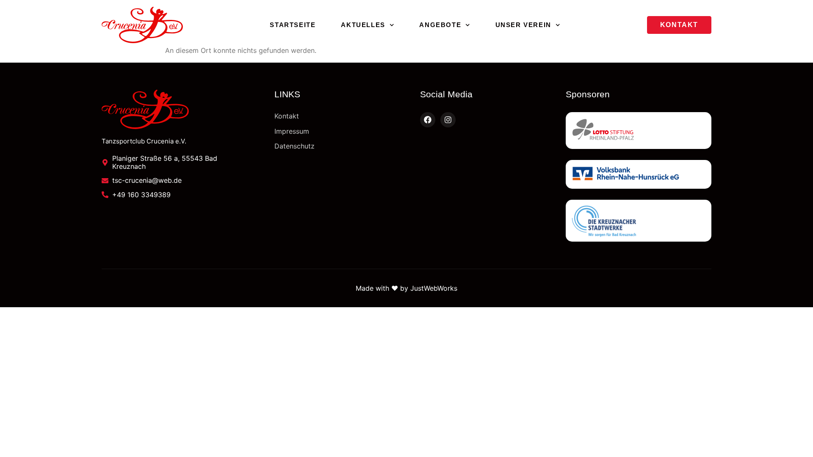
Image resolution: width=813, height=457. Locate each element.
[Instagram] (448, 119)
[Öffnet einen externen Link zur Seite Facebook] (427, 119)
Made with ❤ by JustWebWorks (406, 288)
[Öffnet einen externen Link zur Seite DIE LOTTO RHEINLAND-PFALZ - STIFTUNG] (638, 130)
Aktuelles (363, 24)
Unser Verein (523, 24)
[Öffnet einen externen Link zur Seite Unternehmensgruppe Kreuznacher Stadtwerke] (638, 221)
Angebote (440, 24)
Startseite (292, 24)
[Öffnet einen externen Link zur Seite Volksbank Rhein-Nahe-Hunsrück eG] (638, 174)
